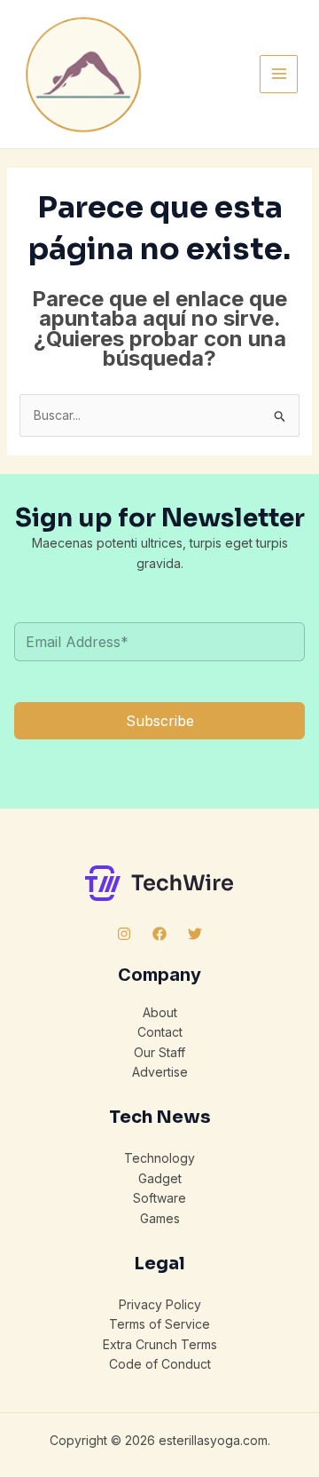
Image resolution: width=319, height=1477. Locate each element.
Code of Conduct (160, 1363)
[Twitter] (195, 934)
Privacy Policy (160, 1304)
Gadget (160, 1178)
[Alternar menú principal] (279, 74)
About (160, 1012)
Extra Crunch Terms (160, 1344)
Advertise (160, 1071)
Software (159, 1197)
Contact (160, 1031)
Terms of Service (159, 1323)
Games (160, 1218)
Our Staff (159, 1052)
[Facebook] (159, 934)
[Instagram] (124, 934)
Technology (159, 1157)
